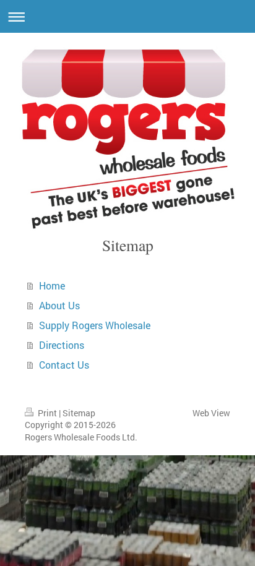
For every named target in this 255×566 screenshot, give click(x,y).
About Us (59, 305)
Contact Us (64, 364)
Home (52, 285)
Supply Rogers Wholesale (94, 325)
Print (47, 413)
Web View (211, 413)
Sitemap (79, 413)
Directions (61, 344)
